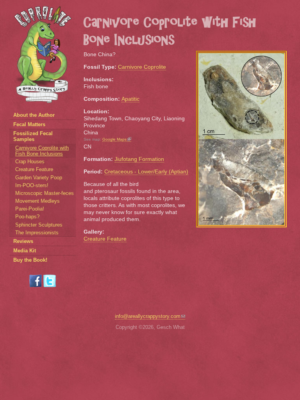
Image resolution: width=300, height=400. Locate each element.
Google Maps (114, 139)
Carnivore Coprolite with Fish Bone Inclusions (42, 151)
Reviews (23, 241)
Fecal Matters (29, 124)
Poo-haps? (27, 217)
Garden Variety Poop (38, 177)
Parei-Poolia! (29, 209)
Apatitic (130, 99)
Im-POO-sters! (31, 185)
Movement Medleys (37, 201)
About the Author (34, 115)
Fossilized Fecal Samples (33, 136)
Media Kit (24, 251)
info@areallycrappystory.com (147, 316)
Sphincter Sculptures (38, 225)
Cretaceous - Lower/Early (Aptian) (146, 171)
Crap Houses (30, 161)
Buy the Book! (30, 260)
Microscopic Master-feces (44, 193)
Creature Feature (105, 239)
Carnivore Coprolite (142, 67)
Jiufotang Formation (139, 159)
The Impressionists (37, 233)
